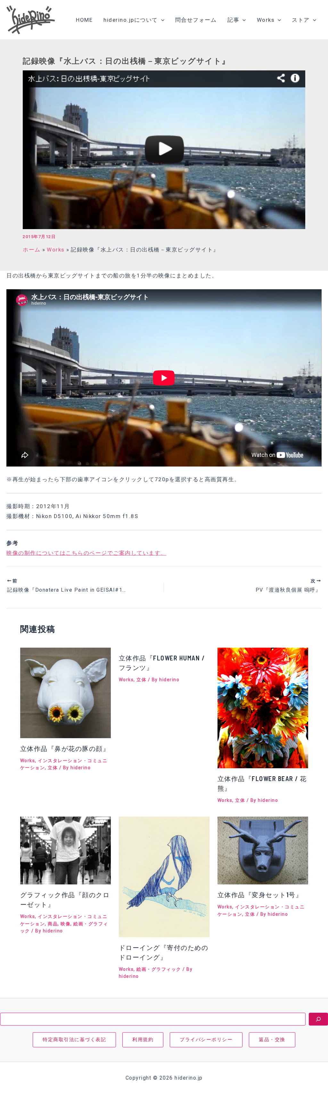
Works (266, 20)
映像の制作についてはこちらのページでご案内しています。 (86, 553)
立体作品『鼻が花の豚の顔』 (65, 748)
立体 (53, 767)
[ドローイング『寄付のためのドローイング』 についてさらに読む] (164, 876)
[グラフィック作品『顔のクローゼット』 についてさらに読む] (65, 850)
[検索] (318, 1019)
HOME (84, 20)
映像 (65, 923)
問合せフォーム (196, 20)
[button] (161, 20)
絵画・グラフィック (158, 969)
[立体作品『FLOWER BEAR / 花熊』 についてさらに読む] (262, 707)
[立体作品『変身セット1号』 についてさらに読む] (262, 850)
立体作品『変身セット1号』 (260, 894)
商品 (53, 923)
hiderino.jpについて (130, 20)
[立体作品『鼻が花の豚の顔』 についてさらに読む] (65, 692)
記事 (233, 20)
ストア (301, 20)
